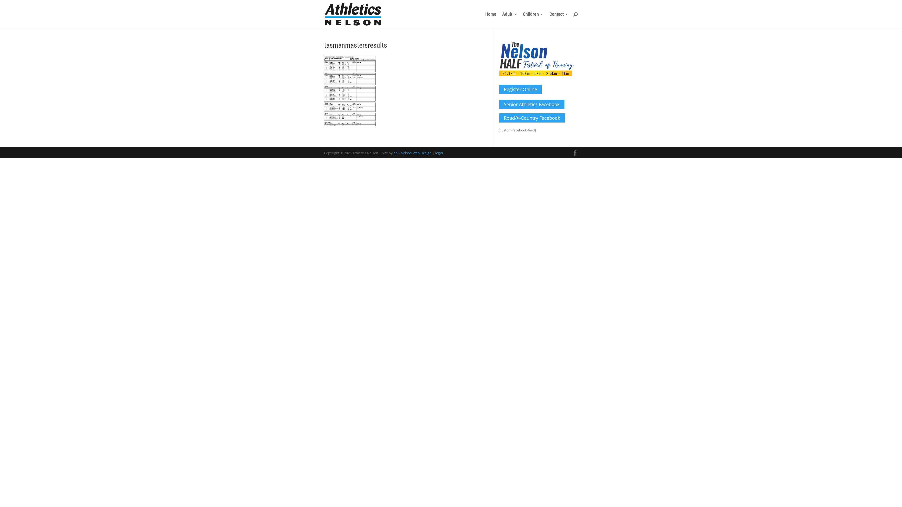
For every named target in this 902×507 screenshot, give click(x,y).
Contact (556, 14)
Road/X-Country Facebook (532, 118)
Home (490, 14)
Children (531, 14)
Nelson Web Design (416, 153)
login (439, 153)
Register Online (520, 89)
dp (395, 153)
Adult (507, 14)
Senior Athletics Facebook (532, 104)
